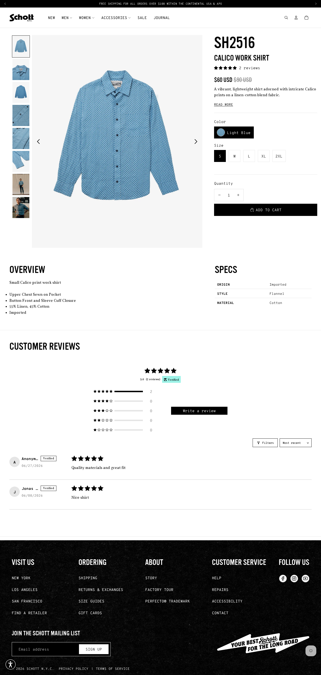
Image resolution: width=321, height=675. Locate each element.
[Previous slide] (37, 141)
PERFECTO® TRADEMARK (167, 601)
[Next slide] (197, 141)
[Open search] (286, 17)
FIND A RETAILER (29, 613)
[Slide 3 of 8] (20, 92)
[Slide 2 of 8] (20, 69)
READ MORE (223, 104)
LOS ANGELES (25, 589)
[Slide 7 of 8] (20, 184)
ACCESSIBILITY (227, 601)
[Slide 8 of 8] (20, 207)
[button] (226, 68)
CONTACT (220, 613)
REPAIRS (220, 589)
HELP (216, 578)
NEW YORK (21, 578)
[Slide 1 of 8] (20, 46)
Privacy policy (73, 668)
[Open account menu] (296, 17)
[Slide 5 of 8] (20, 138)
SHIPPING (87, 578)
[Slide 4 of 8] (20, 115)
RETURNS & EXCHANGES (100, 589)
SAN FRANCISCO (27, 601)
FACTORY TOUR (159, 589)
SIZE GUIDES (91, 601)
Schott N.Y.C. (40, 668)
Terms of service (113, 668)
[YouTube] (305, 578)
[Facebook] (283, 578)
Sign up (94, 649)
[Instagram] (294, 578)
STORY (151, 578)
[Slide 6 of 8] (20, 161)
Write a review (199, 411)
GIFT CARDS (90, 613)
